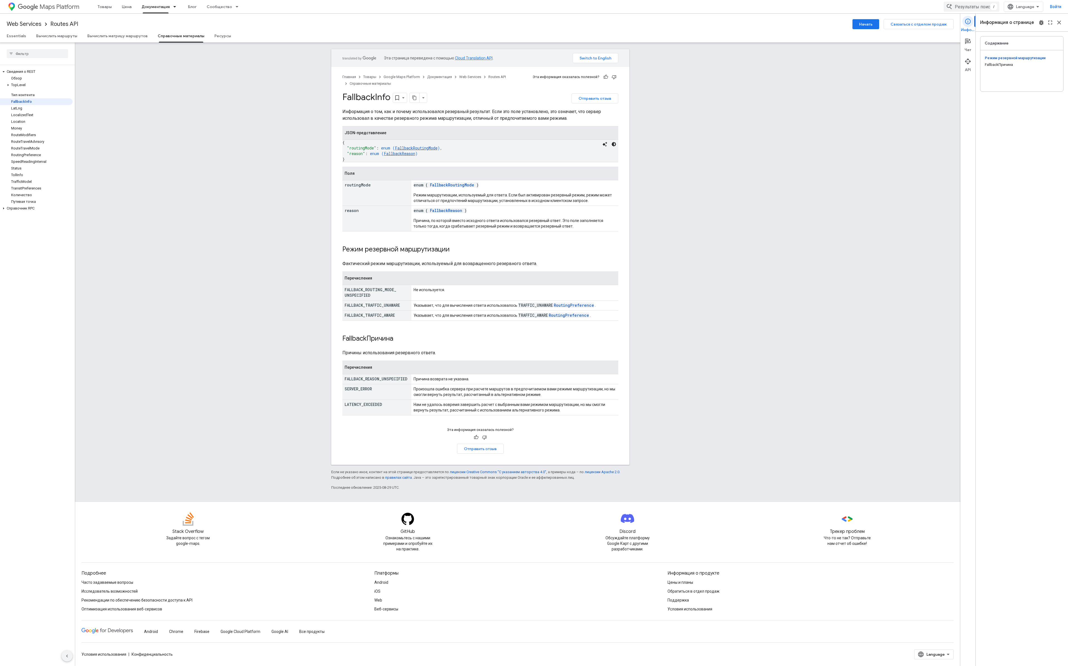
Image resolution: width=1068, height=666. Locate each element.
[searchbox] (37, 53)
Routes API (64, 24)
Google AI (279, 631)
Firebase (201, 631)
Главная (349, 77)
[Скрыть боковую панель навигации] (67, 656)
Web (378, 600)
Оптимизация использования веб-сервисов (121, 609)
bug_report (1041, 22)
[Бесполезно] (614, 77)
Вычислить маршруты (56, 35)
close (1059, 22)
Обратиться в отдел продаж (694, 591)
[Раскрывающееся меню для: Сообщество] (238, 6)
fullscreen (1050, 22)
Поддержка (678, 600)
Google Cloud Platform (240, 631)
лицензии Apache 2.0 (602, 472)
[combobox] (971, 7)
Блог (192, 6)
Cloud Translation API (474, 58)
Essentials (16, 35)
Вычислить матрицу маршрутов (117, 35)
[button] (36, 71)
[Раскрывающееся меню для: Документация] (176, 6)
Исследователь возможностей (109, 591)
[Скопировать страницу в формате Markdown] (415, 98)
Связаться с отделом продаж (919, 24)
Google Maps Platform (402, 77)
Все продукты (312, 631)
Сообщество (219, 6)
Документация (156, 6)
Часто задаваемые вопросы (107, 582)
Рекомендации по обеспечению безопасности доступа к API (136, 600)
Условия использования (690, 609)
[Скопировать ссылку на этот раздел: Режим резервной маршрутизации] (455, 249)
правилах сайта (398, 477)
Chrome (176, 631)
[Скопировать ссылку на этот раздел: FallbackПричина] (398, 339)
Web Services (24, 24)
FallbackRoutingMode (416, 148)
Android (381, 582)
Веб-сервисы (386, 609)
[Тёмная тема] (613, 144)
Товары (105, 6)
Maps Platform (59, 7)
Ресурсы (222, 35)
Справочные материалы (181, 35)
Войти (1055, 6)
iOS (377, 591)
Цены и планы (680, 582)
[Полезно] (606, 77)
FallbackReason (399, 153)
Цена (127, 6)
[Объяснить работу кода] (604, 144)
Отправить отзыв (594, 98)
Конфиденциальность (152, 654)
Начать (865, 24)
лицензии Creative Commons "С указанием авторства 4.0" (498, 472)
